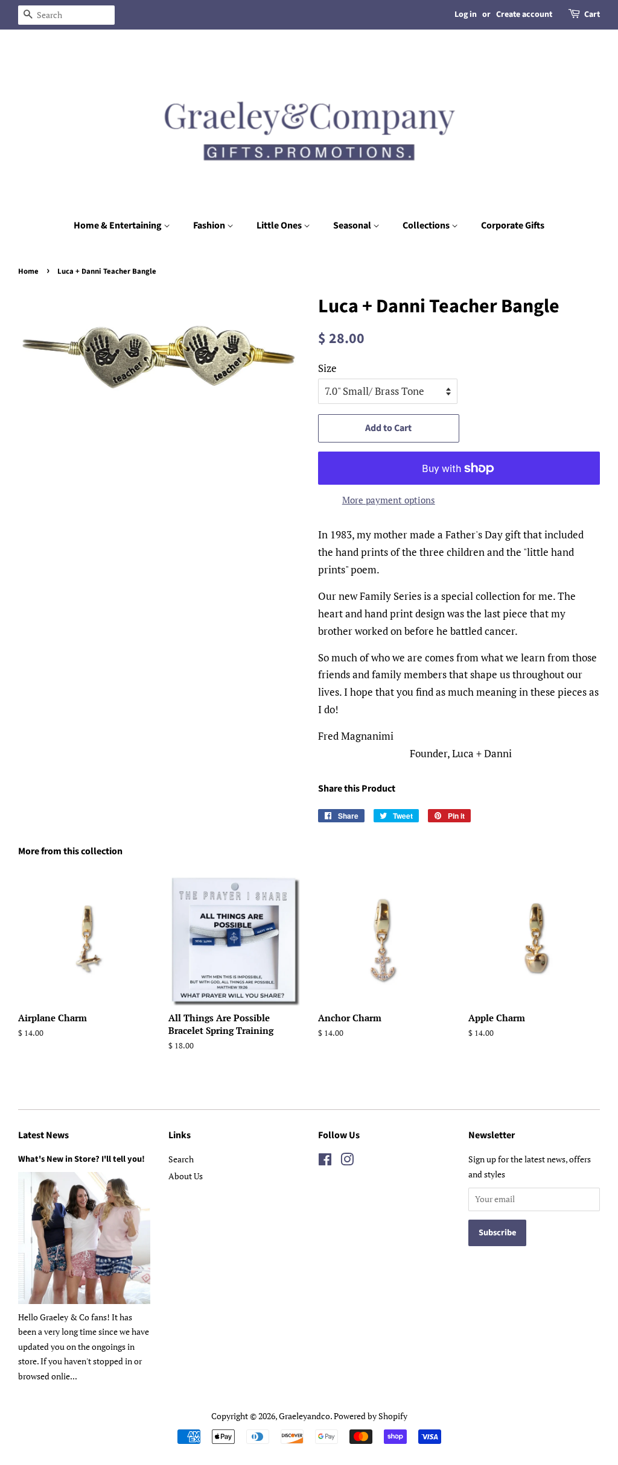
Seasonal (353, 225)
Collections (427, 225)
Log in (465, 14)
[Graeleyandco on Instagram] (347, 1161)
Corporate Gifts (512, 225)
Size (327, 368)
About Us (185, 1176)
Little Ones (280, 225)
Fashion (210, 225)
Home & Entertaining (119, 225)
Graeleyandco (304, 1416)
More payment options (388, 500)
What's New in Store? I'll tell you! (81, 1159)
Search (181, 1159)
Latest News (43, 1135)
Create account (524, 14)
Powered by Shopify (370, 1416)
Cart (592, 14)
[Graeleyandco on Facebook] (325, 1161)
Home (28, 271)
